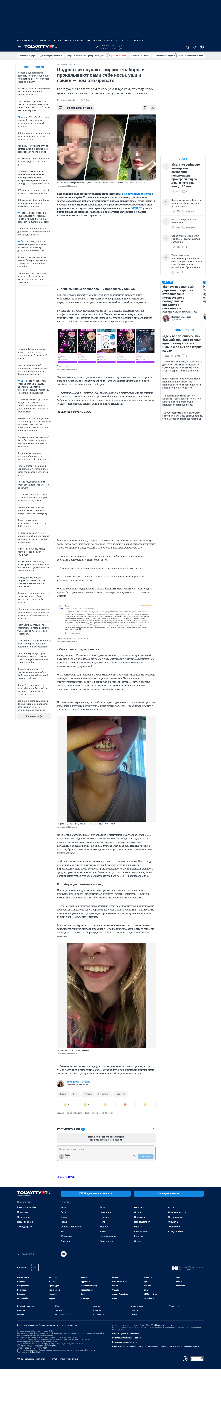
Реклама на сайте (26, 1207)
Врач (75, 1094)
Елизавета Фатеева (78, 1081)
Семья (137, 1241)
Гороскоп (78, 40)
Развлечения (141, 1231)
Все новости (34, 67)
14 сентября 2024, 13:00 (67, 100)
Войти (67, 1158)
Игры (125, 40)
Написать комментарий (78, 107)
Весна (64, 1217)
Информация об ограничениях (125, 1334)
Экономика (174, 1226)
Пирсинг (63, 1094)
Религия (138, 1236)
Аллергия (88, 1094)
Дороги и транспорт (71, 1226)
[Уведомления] (194, 47)
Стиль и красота (177, 1212)
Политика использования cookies (126, 1338)
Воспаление (104, 1094)
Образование (107, 1241)
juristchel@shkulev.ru (86, 1350)
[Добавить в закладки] (145, 108)
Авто (63, 1207)
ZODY (117, 40)
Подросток (120, 1094)
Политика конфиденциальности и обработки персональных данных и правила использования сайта (155, 1346)
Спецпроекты (175, 1231)
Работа (138, 1226)
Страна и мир (175, 1217)
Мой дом (104, 1226)
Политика (139, 1217)
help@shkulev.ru (37, 1352)
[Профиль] (202, 47)
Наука (103, 1231)
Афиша (67, 40)
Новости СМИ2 (66, 1176)
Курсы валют (94, 40)
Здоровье (66, 1241)
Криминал (105, 1212)
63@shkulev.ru (50, 1346)
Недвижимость (25, 40)
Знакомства (43, 40)
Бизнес (64, 1212)
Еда (62, 1231)
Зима (102, 1207)
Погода (57, 40)
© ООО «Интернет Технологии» (65, 1359)
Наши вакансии (25, 1222)
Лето (102, 1222)
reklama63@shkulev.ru (163, 1325)
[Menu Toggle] (19, 47)
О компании (23, 1217)
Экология (173, 1222)
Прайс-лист (23, 1212)
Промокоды (136, 40)
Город (64, 1222)
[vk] (64, 1254)
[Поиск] (187, 47)
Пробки (108, 40)
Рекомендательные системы (124, 1342)
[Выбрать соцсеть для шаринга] (153, 108)
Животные (66, 1236)
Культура (104, 1217)
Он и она (139, 1207)
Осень (137, 1212)
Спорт (171, 1207)
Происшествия (142, 1222)
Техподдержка (24, 1226)
